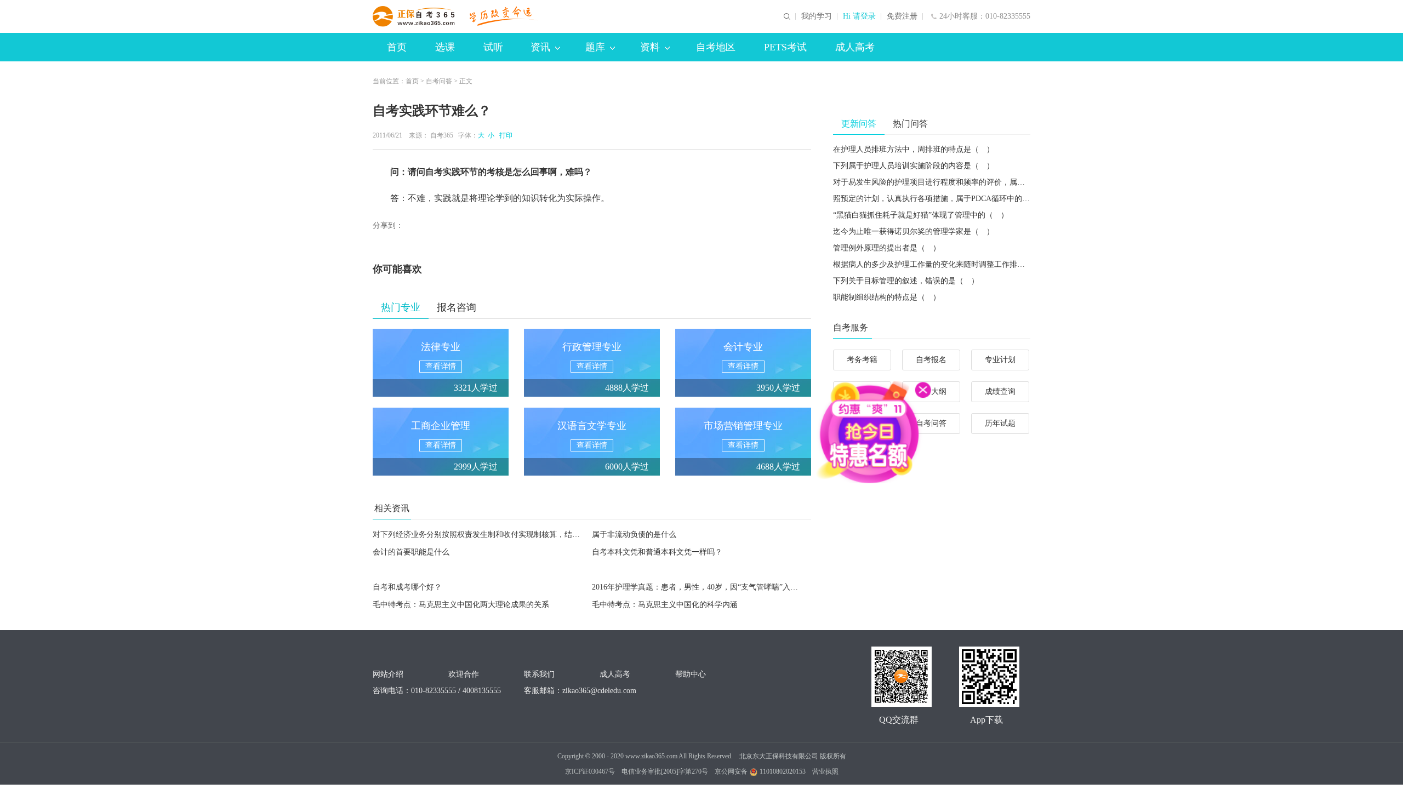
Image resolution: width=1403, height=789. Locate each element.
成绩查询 (1000, 391)
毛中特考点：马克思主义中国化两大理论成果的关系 (461, 605)
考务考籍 (862, 360)
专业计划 (1000, 360)
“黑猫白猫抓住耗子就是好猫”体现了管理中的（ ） (920, 215)
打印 (504, 135)
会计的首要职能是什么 (411, 552)
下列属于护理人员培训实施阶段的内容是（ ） (913, 166)
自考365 (441, 135)
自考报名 (931, 360)
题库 (595, 47)
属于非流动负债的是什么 (634, 534)
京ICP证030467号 (590, 771)
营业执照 (825, 771)
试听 (493, 47)
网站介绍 (388, 674)
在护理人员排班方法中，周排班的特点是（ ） (913, 149)
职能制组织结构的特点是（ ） (886, 297)
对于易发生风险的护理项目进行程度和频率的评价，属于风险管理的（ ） (959, 182)
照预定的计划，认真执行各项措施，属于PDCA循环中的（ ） (939, 199)
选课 (445, 47)
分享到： (388, 225)
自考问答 (439, 81)
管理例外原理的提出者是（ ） (886, 248)
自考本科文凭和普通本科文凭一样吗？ (657, 552)
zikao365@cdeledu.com (599, 691)
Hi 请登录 (859, 16)
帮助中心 (690, 674)
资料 (650, 47)
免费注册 (902, 16)
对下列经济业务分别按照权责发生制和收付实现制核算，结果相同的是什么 (499, 534)
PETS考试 (785, 47)
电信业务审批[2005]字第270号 (664, 771)
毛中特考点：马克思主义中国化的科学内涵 (665, 605)
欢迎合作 (463, 674)
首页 (397, 47)
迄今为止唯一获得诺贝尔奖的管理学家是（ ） (913, 231)
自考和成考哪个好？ (407, 587)
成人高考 (855, 47)
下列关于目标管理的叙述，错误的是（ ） (906, 281)
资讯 (540, 47)
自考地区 (715, 47)
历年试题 (1000, 423)
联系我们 (539, 674)
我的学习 (816, 16)
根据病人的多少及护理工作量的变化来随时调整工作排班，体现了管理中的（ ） (971, 264)
